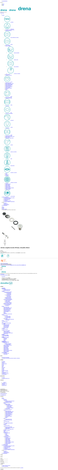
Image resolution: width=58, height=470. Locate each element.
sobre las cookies (4, 385)
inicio (3, 206)
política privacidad (4, 383)
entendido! (2, 469)
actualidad (3, 377)
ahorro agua (3, 362)
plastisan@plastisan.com (3, 393)
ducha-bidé (3, 367)
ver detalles (21, 467)
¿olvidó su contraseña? (5, 466)
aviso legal (3, 384)
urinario (3, 368)
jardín (3, 371)
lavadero (3, 369)
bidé (2, 366)
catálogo (3, 207)
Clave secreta (2, 461)
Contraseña (1, 459)
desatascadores (4, 372)
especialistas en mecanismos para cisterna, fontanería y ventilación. (11, 358)
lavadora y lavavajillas (5, 370)
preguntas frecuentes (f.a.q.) (5, 378)
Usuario (1, 458)
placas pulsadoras (4, 363)
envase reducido (4, 374)
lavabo (3, 208)
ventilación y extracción (5, 373)
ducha (3, 365)
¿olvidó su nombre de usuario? (6, 465)
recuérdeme (2, 463)
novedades (3, 361)
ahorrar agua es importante (5, 357)
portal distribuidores (4, 453)
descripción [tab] (3, 276)
